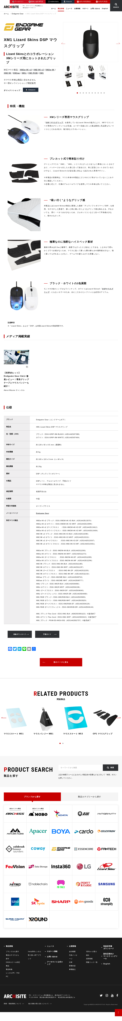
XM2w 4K (50, 70)
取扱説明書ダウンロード (108, 947)
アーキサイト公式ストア (55, 963)
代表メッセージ (73, 957)
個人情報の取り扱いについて (38, 1003)
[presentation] (3, 717)
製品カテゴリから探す (12, 957)
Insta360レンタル (34, 951)
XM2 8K (7, 73)
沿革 (70, 962)
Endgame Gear (18, 14)
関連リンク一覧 (92, 962)
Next (118, 43)
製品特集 (9, 969)
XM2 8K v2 (38, 70)
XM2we (16, 73)
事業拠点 (72, 969)
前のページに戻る (61, 662)
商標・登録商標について (12, 1003)
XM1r (24, 73)
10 (104, 93)
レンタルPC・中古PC (13, 974)
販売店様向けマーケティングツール (110, 956)
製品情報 (61, 8)
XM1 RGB (33, 73)
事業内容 (72, 966)
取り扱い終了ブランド (34, 957)
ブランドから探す (32, 797)
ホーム (53, 8)
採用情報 (89, 959)
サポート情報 (52, 951)
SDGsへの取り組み (91, 953)
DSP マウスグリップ (54, 122)
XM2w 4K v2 (26, 70)
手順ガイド (47, 634)
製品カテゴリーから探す (89, 797)
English (105, 8)
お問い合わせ (95, 8)
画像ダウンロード (19, 634)
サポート (85, 8)
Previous (63, 43)
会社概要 (72, 951)
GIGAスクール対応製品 (13, 964)
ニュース (69, 8)
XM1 (41, 73)
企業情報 (77, 8)
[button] (60, 743)
